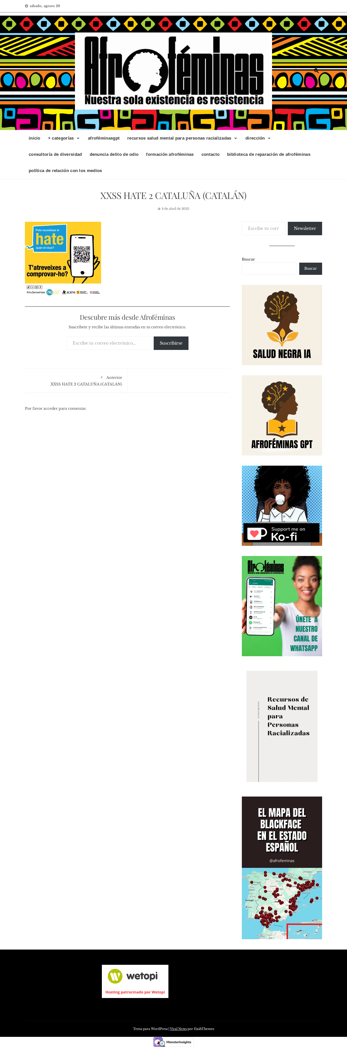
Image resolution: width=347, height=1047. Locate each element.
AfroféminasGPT (104, 138)
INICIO (34, 138)
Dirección (255, 138)
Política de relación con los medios (65, 170)
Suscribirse (171, 343)
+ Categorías (61, 138)
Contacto (210, 154)
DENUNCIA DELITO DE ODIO (114, 154)
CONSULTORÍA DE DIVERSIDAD (55, 154)
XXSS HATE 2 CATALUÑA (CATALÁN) (86, 380)
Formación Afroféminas (170, 154)
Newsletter (305, 228)
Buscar (248, 259)
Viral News (178, 1029)
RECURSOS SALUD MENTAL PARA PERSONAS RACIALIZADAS (179, 138)
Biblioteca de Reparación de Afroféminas (268, 154)
